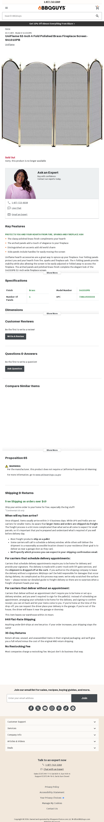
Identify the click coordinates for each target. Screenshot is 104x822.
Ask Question (14, 369)
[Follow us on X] (38, 708)
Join (84, 698)
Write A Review (15, 336)
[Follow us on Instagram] (52, 708)
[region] (52, 103)
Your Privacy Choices (50, 797)
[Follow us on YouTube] (45, 708)
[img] (52, 103)
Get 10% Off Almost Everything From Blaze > (52, 23)
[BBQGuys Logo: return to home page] (52, 7)
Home (7, 29)
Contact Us (52, 808)
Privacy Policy (52, 786)
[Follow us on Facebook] (31, 708)
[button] (52, 722)
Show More (52, 273)
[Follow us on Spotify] (73, 708)
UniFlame (9, 44)
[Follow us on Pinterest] (59, 708)
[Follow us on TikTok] (66, 708)
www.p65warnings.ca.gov (48, 474)
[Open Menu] (6, 8)
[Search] (97, 16)
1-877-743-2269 (52, 2)
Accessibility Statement (52, 792)
